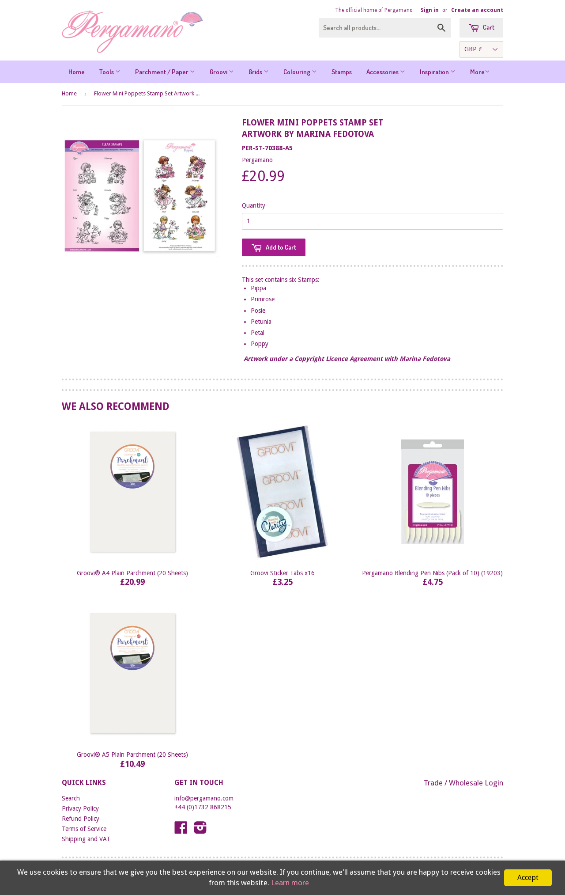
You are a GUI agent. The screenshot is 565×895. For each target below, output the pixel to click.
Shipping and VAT (86, 838)
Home (76, 72)
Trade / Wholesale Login (463, 782)
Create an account (477, 10)
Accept (528, 877)
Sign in (430, 10)
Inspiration (435, 72)
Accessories (383, 72)
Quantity (253, 205)
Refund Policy (80, 818)
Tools (107, 72)
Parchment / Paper (162, 72)
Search (71, 798)
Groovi (219, 72)
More (477, 72)
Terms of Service (84, 828)
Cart (488, 27)
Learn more (290, 882)
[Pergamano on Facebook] (181, 830)
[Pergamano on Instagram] (200, 830)
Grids (256, 72)
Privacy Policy (80, 808)
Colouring (297, 72)
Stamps (341, 72)
